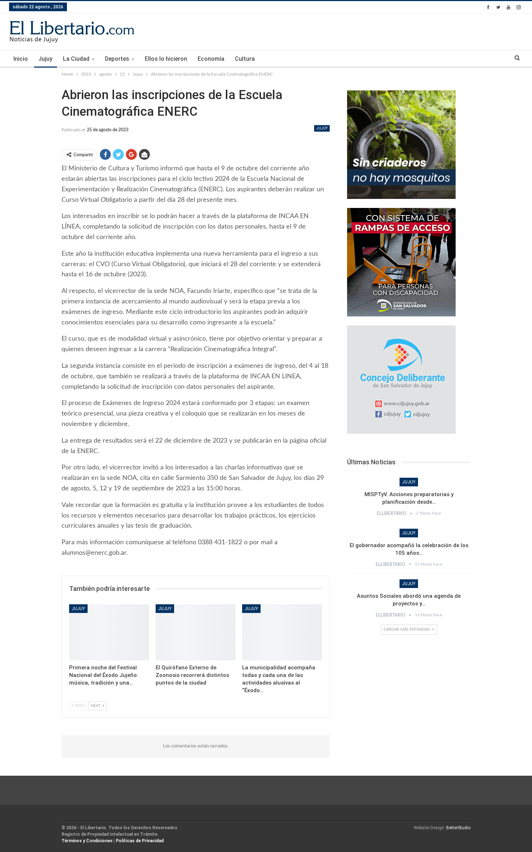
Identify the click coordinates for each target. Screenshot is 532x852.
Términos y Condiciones (87, 840)
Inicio (20, 58)
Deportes (117, 58)
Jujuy (45, 58)
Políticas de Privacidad (140, 840)
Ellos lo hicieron (166, 58)
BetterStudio (458, 827)
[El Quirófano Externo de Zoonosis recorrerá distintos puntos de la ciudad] (196, 632)
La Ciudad (76, 58)
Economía (211, 58)
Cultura (245, 58)
